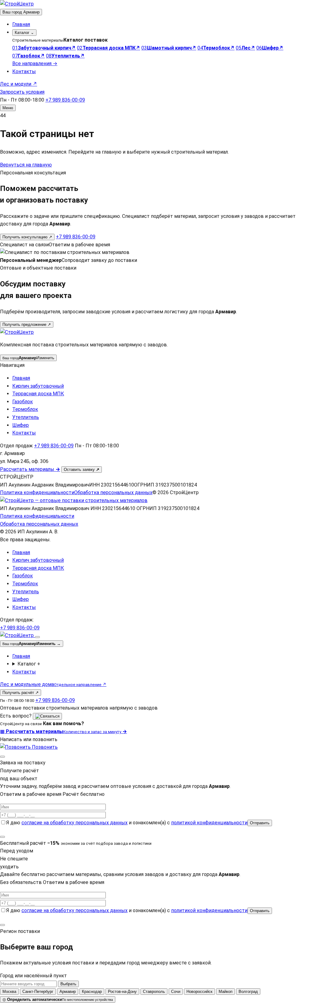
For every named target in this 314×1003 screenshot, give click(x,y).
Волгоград (248, 991)
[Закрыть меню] (37, 637)
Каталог (24, 32)
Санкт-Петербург (37, 991)
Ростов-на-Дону (122, 991)
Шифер (20, 425)
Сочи (175, 991)
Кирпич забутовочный (38, 386)
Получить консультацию (27, 237)
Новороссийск (199, 991)
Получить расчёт (20, 692)
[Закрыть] (2, 757)
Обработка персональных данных (113, 492)
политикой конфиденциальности (209, 823)
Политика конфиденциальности (37, 492)
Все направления (34, 63)
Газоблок (22, 402)
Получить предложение (26, 324)
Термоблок (25, 409)
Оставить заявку (81, 469)
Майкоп (225, 991)
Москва (9, 991)
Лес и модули (18, 84)
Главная (21, 24)
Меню (7, 108)
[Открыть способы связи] (47, 716)
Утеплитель (25, 417)
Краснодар (92, 991)
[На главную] (17, 4)
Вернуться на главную (26, 165)
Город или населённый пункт (33, 976)
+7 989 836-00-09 (65, 100)
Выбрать (68, 984)
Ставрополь (154, 991)
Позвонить (44, 747)
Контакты (24, 71)
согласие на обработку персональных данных (74, 823)
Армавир (67, 991)
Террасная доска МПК (38, 394)
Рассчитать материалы (30, 469)
